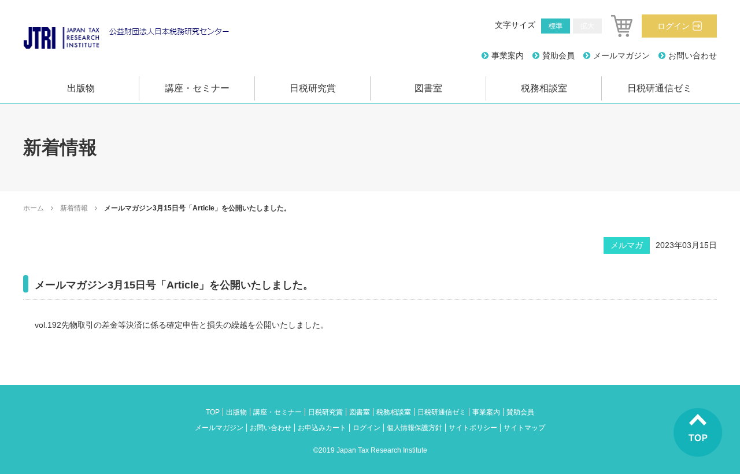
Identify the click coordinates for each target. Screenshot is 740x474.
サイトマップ (524, 428)
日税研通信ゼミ (659, 88)
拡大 (587, 26)
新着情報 (74, 208)
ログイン (673, 26)
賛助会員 (558, 55)
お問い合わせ (692, 55)
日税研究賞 (313, 88)
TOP (213, 412)
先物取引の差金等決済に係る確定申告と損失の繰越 (154, 324)
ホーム (33, 208)
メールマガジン (621, 55)
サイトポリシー (473, 428)
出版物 (81, 88)
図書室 (428, 88)
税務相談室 (544, 88)
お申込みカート (322, 428)
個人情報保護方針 (414, 428)
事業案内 (507, 55)
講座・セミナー (197, 88)
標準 (556, 26)
